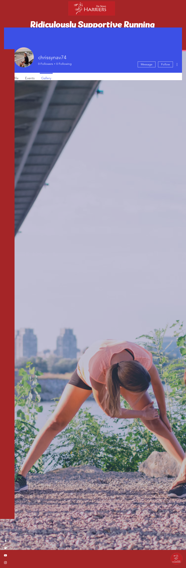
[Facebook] (5, 541)
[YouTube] (5, 555)
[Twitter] (5, 548)
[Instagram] (5, 562)
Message (146, 64)
